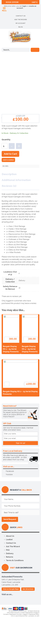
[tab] (10, 174)
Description (9, 174)
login (24, 6)
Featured (18, 63)
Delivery (9, 553)
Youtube (9, 474)
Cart (34, 2)
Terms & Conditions (15, 560)
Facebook (9, 471)
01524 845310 (8, 416)
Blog (20, 27)
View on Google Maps (11, 589)
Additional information (16, 180)
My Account (20, 23)
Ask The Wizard (20, 19)
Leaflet (9, 540)
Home (7, 63)
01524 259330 (11, 2)
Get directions (28, 589)
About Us (10, 536)
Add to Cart (10, 153)
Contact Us (20, 16)
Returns (9, 557)
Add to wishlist (8, 160)
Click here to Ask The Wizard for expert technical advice (14, 411)
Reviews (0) (9, 185)
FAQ (8, 550)
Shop (12, 63)
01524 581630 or (18, 414)
